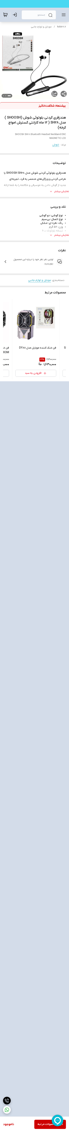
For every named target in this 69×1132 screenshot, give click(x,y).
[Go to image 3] (3, 95)
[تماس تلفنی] (7, 1100)
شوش (55, 145)
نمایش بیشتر (61, 191)
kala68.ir (61, 26)
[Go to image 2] (5, 95)
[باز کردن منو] (63, 15)
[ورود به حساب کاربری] (15, 15)
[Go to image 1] (9, 95)
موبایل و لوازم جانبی (41, 26)
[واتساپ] (7, 1110)
